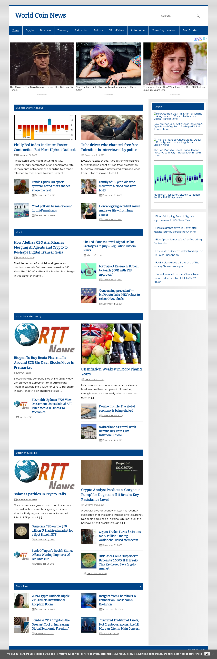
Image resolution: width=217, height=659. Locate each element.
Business (45, 30)
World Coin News (40, 15)
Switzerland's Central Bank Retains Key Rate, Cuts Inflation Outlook (117, 431)
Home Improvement (164, 30)
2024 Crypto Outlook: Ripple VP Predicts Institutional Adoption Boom (51, 600)
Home (15, 30)
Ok (207, 654)
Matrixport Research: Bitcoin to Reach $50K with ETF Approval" (119, 270)
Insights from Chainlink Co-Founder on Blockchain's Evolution (118, 600)
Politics (98, 30)
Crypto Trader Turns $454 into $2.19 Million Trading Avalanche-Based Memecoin (120, 536)
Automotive (138, 30)
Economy (63, 30)
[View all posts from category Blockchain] (139, 586)
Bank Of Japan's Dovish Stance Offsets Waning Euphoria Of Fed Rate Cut (52, 555)
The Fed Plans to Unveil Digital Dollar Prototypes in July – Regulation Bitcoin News (109, 246)
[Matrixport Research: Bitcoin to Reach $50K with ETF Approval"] (178, 189)
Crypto (30, 30)
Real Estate (190, 30)
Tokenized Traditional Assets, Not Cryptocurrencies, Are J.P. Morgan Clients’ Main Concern (119, 624)
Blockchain (22, 586)
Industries (81, 30)
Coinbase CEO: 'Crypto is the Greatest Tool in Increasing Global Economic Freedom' (51, 624)
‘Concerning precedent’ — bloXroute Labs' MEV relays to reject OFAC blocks (119, 295)
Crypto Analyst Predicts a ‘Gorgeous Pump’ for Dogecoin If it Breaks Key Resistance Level (110, 494)
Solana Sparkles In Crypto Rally (40, 494)
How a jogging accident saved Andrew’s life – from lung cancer (119, 210)
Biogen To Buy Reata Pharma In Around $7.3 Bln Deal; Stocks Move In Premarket (44, 362)
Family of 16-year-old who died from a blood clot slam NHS (117, 186)
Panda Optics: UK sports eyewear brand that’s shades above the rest (51, 186)
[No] (212, 654)
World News (116, 30)
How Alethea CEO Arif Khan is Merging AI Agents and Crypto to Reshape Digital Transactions (41, 247)
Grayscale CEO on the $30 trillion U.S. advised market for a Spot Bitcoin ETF (52, 531)
